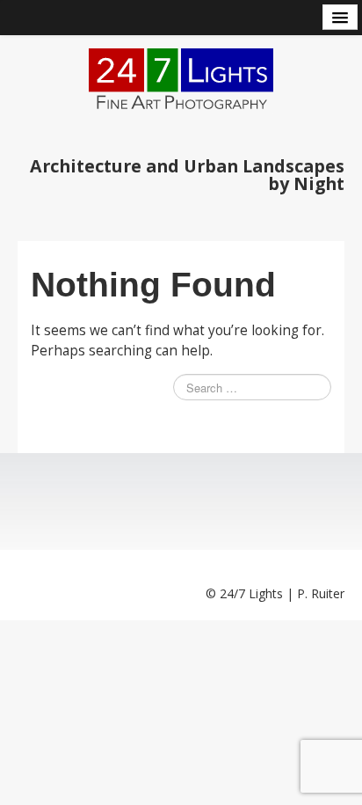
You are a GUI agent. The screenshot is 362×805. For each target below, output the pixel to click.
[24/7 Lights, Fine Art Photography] (181, 79)
